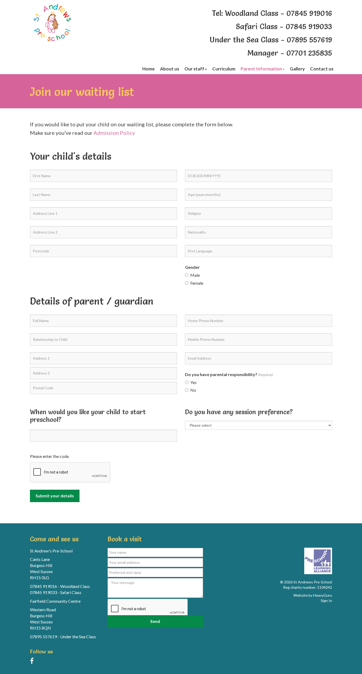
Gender (192, 267)
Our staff (194, 69)
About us (169, 69)
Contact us (321, 69)
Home (148, 69)
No (193, 389)
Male (195, 275)
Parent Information (261, 69)
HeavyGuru (322, 595)
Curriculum (223, 69)
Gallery (297, 69)
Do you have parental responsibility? (229, 374)
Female (196, 282)
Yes (193, 382)
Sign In (326, 600)
